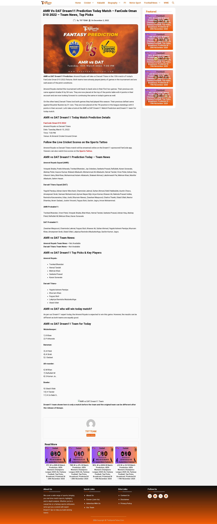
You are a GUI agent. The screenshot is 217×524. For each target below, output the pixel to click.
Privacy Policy (126, 503)
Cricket (87, 3)
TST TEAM (84, 20)
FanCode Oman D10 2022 (55, 123)
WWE (166, 3)
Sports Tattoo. (86, 151)
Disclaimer (125, 499)
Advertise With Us (93, 503)
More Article (91, 435)
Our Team (90, 508)
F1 (125, 3)
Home (78, 3)
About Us (90, 495)
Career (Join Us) (93, 499)
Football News (150, 3)
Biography (112, 3)
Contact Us (125, 495)
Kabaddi (101, 3)
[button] (173, 3)
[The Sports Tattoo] (46, 3)
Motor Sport (135, 3)
